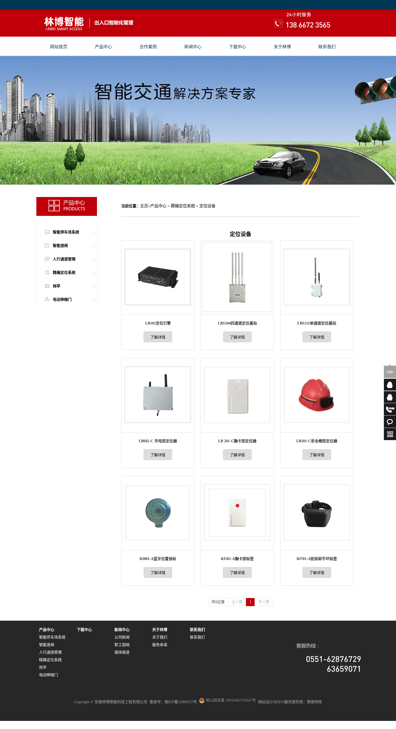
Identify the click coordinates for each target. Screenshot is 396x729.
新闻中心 (193, 47)
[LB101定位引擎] (157, 312)
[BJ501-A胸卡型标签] (237, 548)
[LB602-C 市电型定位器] (157, 430)
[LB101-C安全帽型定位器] (316, 430)
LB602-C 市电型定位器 (158, 441)
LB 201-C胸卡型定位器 (237, 441)
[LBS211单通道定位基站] (316, 312)
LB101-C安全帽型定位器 (316, 441)
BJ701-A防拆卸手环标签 (317, 559)
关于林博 (282, 47)
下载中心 (237, 47)
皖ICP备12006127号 (181, 702)
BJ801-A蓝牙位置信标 (158, 559)
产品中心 (103, 47)
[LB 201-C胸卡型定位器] (237, 430)
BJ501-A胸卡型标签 (237, 559)
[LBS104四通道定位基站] (237, 312)
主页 (144, 206)
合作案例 (148, 47)
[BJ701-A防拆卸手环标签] (316, 548)
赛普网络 (314, 702)
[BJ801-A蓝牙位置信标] (157, 548)
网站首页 (58, 47)
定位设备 (207, 206)
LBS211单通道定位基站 (316, 323)
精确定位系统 (183, 206)
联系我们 (327, 47)
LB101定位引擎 (158, 323)
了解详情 (157, 337)
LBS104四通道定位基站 (237, 323)
